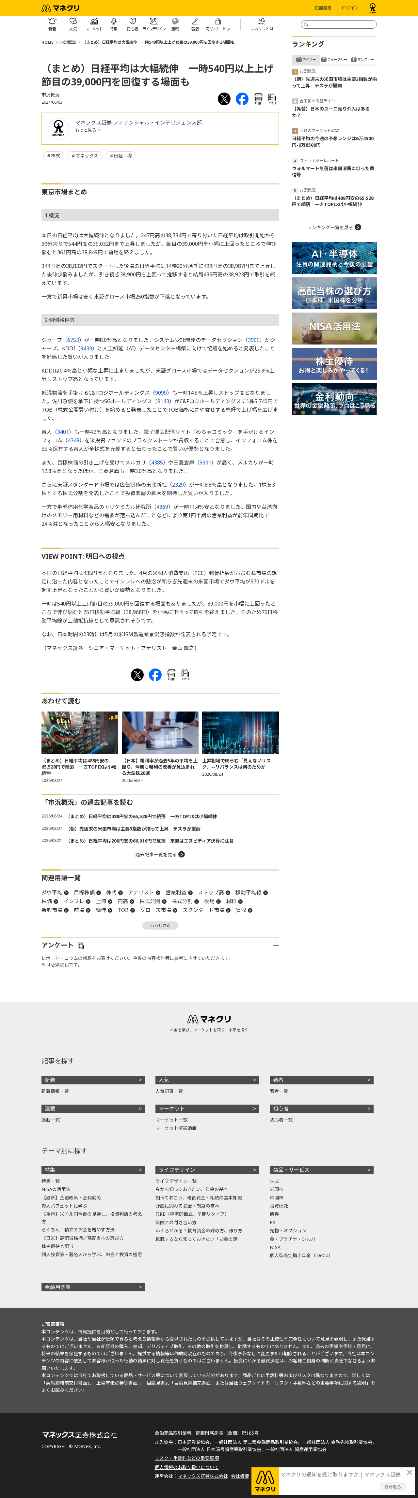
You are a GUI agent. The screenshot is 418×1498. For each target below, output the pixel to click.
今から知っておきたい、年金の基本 (191, 1189)
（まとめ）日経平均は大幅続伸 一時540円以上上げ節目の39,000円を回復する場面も (158, 42)
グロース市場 (155, 910)
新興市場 (51, 910)
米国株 (276, 1189)
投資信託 (279, 1206)
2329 (178, 484)
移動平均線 (248, 892)
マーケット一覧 (171, 1120)
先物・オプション (288, 1230)
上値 (101, 901)
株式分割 (182, 901)
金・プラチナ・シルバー (295, 1239)
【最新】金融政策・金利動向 (71, 1198)
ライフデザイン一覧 (176, 1181)
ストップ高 (211, 892)
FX (272, 1222)
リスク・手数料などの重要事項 (187, 1458)
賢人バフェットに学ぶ (64, 1206)
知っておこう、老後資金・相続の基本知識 (198, 1198)
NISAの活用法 (56, 1189)
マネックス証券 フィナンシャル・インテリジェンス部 (138, 122)
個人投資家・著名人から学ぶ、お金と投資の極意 (91, 1254)
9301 (205, 462)
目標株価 (84, 892)
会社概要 (240, 1476)
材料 (231, 901)
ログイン (350, 8)
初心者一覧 (281, 1120)
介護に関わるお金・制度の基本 (187, 1206)
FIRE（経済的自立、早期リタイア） (192, 1214)
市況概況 (68, 42)
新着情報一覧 (55, 1091)
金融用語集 (58, 1287)
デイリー (309, 59)
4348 (73, 440)
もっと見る (86, 130)
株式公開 (149, 901)
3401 (63, 431)
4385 (157, 462)
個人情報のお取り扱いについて (187, 1467)
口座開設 (323, 8)
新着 (50, 1079)
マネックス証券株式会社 (203, 1476)
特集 (50, 1169)
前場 (79, 910)
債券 (274, 1214)
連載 (50, 1108)
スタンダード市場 (203, 910)
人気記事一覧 (169, 1091)
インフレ (73, 901)
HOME (47, 42)
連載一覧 (50, 1120)
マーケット (172, 1108)
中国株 (276, 1198)
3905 (254, 340)
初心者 (281, 1108)
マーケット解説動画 (176, 1128)
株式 (55, 156)
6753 (73, 340)
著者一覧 (279, 1091)
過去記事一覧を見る (156, 854)
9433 (86, 348)
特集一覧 (50, 1181)
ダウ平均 (51, 892)
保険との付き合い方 (176, 1222)
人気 (164, 1079)
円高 (123, 901)
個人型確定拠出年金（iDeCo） (301, 1255)
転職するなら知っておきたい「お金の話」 (198, 1239)
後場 (209, 901)
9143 (163, 401)
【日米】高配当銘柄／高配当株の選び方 (82, 1238)
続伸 (101, 910)
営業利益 (176, 892)
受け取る (392, 1487)
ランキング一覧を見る (330, 227)
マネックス (86, 156)
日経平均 (123, 156)
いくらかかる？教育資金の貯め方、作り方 (198, 1230)
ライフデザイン (177, 1169)
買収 (241, 910)
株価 (46, 901)
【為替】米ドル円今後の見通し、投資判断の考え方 (91, 1217)
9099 (161, 392)
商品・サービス (291, 1169)
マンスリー (366, 59)
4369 (162, 506)
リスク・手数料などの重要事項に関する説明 (320, 1383)
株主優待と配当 (57, 1246)
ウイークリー (337, 59)
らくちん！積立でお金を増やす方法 (78, 1229)
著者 (278, 1079)
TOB (123, 910)
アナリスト (141, 892)
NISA (275, 1247)
